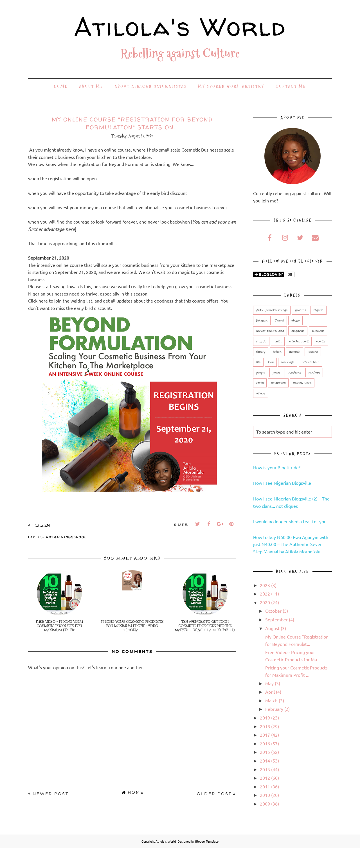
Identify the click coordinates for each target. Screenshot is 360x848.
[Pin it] (231, 524)
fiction (277, 352)
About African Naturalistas (150, 86)
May (269, 683)
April (270, 691)
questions (294, 373)
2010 (265, 795)
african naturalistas (270, 331)
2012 (265, 778)
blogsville (297, 331)
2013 (265, 769)
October (273, 611)
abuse (295, 320)
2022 (265, 593)
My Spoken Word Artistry (231, 86)
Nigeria (318, 310)
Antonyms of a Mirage (271, 310)
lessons (313, 352)
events (320, 341)
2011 (265, 786)
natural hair (310, 362)
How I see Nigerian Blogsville (282, 483)
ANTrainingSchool (66, 537)
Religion (261, 320)
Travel (279, 320)
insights (294, 352)
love (271, 362)
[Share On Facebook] (208, 524)
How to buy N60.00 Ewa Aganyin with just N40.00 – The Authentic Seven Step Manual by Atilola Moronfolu (290, 544)
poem (276, 373)
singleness (278, 383)
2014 (265, 760)
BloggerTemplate (207, 841)
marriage (287, 362)
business (318, 331)
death (278, 341)
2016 (265, 743)
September (276, 619)
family (260, 352)
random (314, 373)
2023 (265, 585)
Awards (300, 310)
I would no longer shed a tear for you (290, 521)
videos (260, 393)
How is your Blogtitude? (276, 467)
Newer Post (51, 793)
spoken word (302, 383)
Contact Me (291, 86)
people (260, 373)
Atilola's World (180, 26)
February (274, 709)
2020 (265, 602)
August (272, 628)
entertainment (299, 341)
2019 (265, 717)
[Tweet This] (197, 524)
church (261, 341)
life (258, 362)
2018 (265, 726)
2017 (265, 735)
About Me (91, 86)
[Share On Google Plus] (220, 524)
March (271, 700)
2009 (265, 803)
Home (61, 86)
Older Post (214, 793)
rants (260, 383)
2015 (265, 752)
